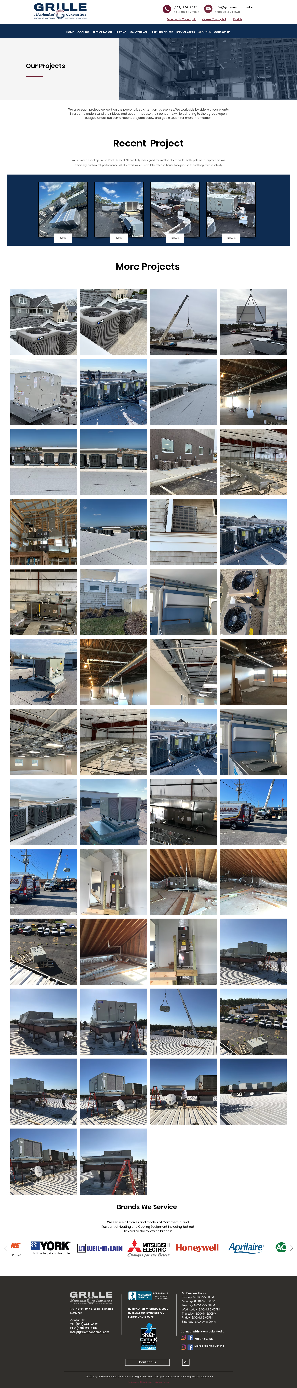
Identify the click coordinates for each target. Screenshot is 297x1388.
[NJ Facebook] (190, 1337)
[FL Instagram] (183, 1347)
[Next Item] (291, 1248)
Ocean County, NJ (214, 19)
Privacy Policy (161, 1382)
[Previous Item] (5, 1248)
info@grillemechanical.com (89, 1332)
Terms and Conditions (140, 1382)
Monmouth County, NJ (181, 19)
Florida (237, 19)
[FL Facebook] (190, 1347)
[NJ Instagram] (183, 1337)
